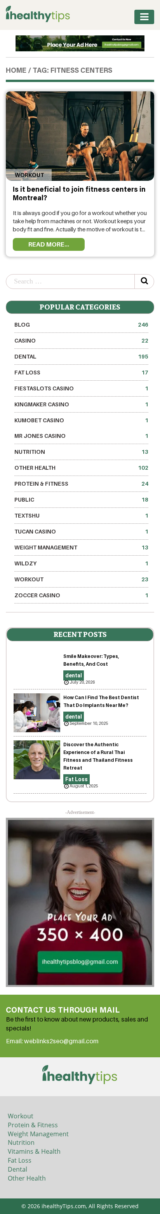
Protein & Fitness (81, 483)
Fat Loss (81, 372)
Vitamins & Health (34, 1151)
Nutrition (81, 451)
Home (16, 71)
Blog (81, 324)
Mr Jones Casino (81, 435)
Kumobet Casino (81, 420)
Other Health (81, 467)
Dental (17, 1169)
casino (81, 340)
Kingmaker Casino (81, 404)
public (81, 499)
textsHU (81, 515)
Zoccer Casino (81, 595)
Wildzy (81, 563)
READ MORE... (48, 244)
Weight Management (81, 547)
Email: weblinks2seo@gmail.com (52, 1041)
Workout (29, 174)
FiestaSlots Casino (81, 388)
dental (81, 356)
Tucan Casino (81, 531)
